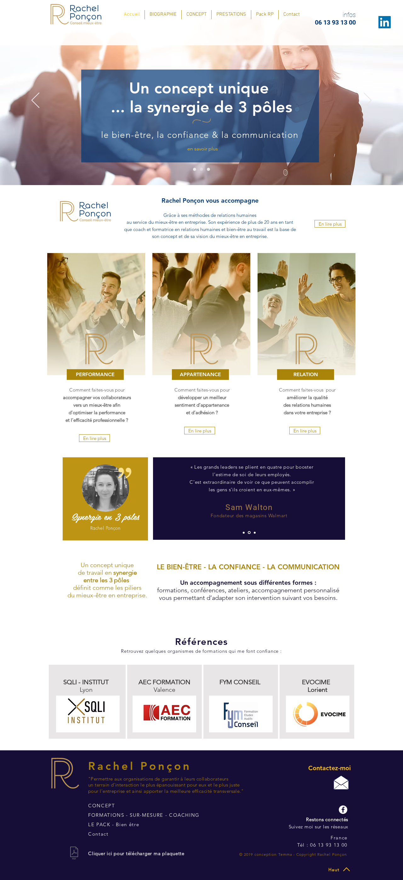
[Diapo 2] (201, 169)
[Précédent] (35, 101)
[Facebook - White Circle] (343, 809)
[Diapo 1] (194, 169)
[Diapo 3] (208, 169)
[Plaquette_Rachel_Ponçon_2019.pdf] (74, 854)
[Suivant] (368, 101)
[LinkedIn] (384, 22)
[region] (105, 499)
